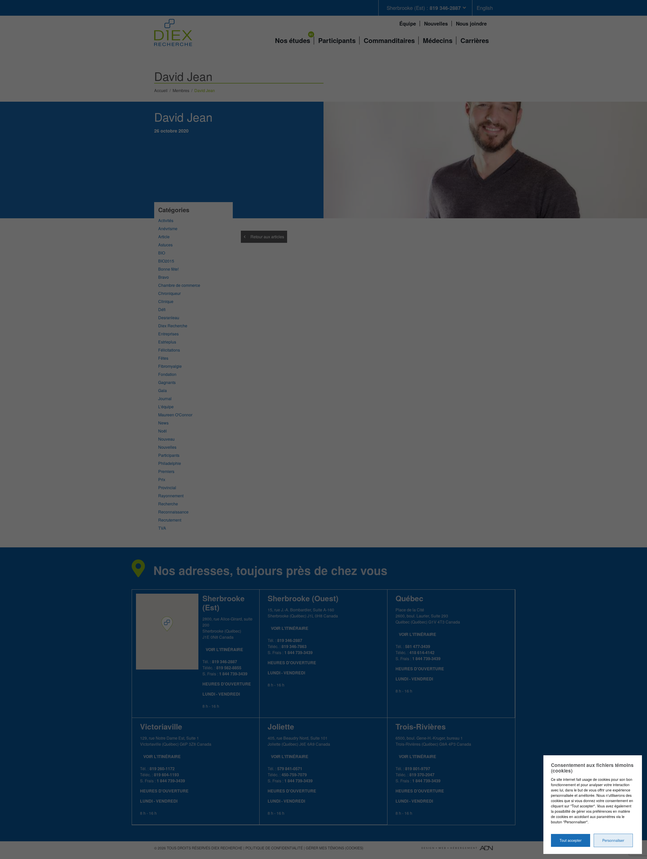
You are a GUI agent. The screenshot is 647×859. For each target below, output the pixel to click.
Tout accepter (571, 840)
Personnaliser (613, 840)
